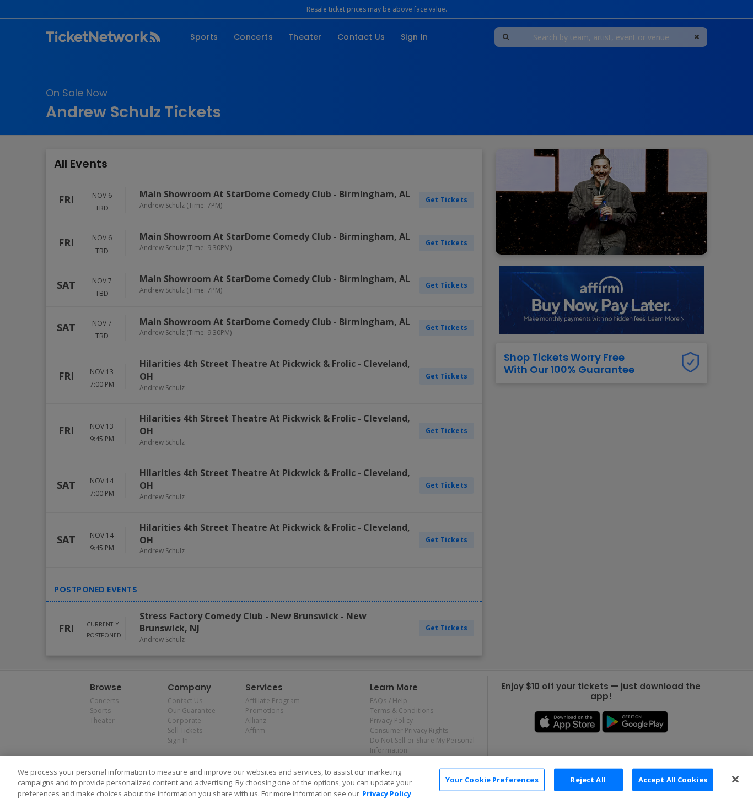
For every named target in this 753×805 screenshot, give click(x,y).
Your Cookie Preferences (492, 779)
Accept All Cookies (672, 779)
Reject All (588, 779)
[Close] (735, 779)
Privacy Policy (386, 793)
